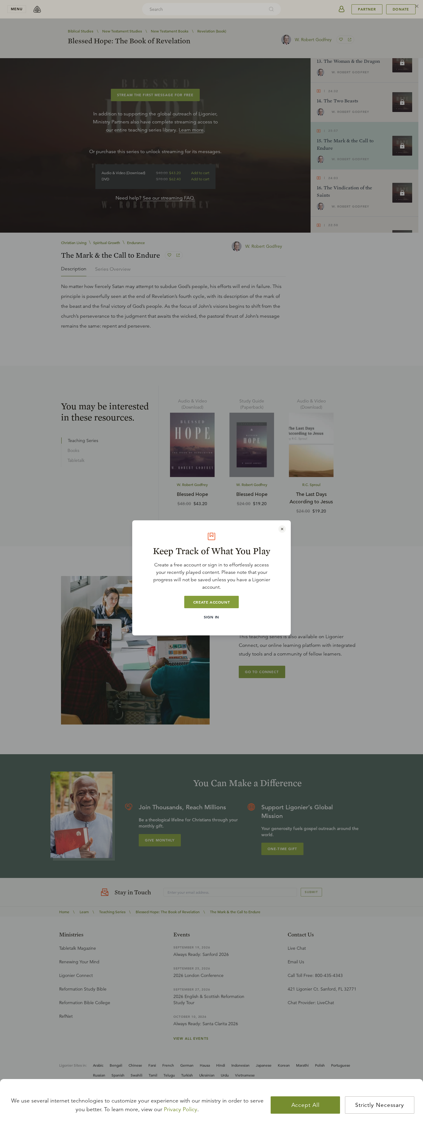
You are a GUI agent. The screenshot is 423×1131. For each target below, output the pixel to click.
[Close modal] (282, 529)
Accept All (305, 1105)
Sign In (211, 616)
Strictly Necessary (379, 1105)
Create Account (211, 602)
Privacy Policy (180, 1109)
